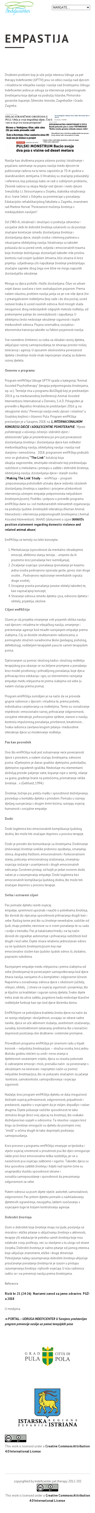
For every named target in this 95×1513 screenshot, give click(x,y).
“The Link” (37, 458)
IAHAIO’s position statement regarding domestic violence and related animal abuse (44, 524)
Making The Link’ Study (23, 478)
